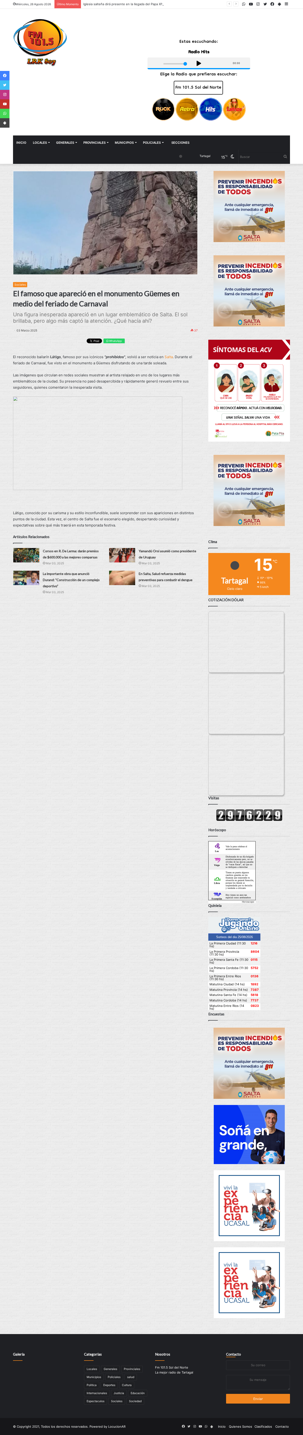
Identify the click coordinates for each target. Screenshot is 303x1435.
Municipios (124, 142)
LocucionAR (116, 1426)
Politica (92, 1385)
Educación (138, 1393)
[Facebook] (4, 75)
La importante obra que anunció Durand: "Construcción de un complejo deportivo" (71, 580)
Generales (65, 142)
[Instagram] (4, 94)
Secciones (180, 142)
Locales (40, 142)
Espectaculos (95, 1401)
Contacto (233, 1354)
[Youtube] (4, 104)
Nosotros (162, 1354)
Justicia (119, 1393)
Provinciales (94, 142)
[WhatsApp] (4, 113)
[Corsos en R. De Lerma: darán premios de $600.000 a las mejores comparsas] (26, 555)
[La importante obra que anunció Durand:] (26, 578)
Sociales (20, 284)
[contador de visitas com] (249, 820)
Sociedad (135, 1401)
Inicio (21, 142)
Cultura (127, 1385)
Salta (169, 357)
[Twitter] (4, 85)
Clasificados (263, 1426)
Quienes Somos (240, 1426)
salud (130, 1377)
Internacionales (97, 1393)
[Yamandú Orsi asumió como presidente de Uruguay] (122, 555)
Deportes (109, 1385)
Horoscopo (248, 901)
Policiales (152, 142)
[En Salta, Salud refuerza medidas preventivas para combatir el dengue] (122, 578)
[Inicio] (40, 42)
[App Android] (4, 123)
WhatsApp (115, 341)
